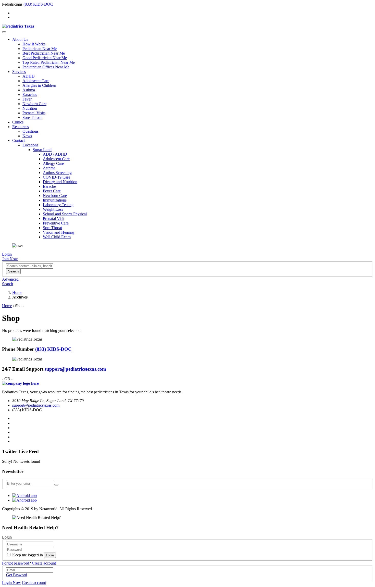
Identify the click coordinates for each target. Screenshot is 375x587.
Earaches (29, 94)
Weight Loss (53, 209)
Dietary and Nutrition (60, 182)
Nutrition (29, 108)
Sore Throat (32, 117)
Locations (30, 145)
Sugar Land (42, 149)
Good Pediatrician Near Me (44, 58)
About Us (20, 39)
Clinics (17, 122)
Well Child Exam (57, 237)
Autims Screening (57, 172)
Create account (44, 563)
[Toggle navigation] (4, 32)
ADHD (28, 76)
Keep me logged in (27, 555)
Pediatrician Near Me (39, 48)
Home (17, 292)
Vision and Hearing (58, 232)
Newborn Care (34, 104)
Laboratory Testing (58, 205)
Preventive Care (56, 223)
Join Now (10, 259)
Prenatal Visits (33, 113)
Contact (18, 140)
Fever (27, 99)
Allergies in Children (39, 85)
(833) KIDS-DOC (38, 4)
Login (7, 254)
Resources (20, 126)
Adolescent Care (35, 81)
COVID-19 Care (56, 177)
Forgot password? (16, 563)
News (27, 136)
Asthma (28, 90)
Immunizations (55, 200)
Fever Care (52, 191)
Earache (49, 186)
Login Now (11, 582)
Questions (30, 131)
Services (19, 71)
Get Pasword (16, 575)
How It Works (33, 44)
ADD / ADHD (55, 154)
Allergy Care (53, 163)
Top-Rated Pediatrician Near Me (48, 62)
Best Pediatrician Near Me (43, 53)
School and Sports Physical (65, 214)
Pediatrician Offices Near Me (45, 67)
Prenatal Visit (53, 218)
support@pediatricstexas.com (75, 369)
